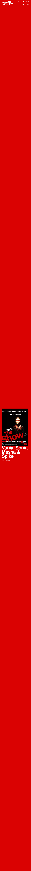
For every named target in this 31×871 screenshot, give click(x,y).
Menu (23, 4)
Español (27, 4)
